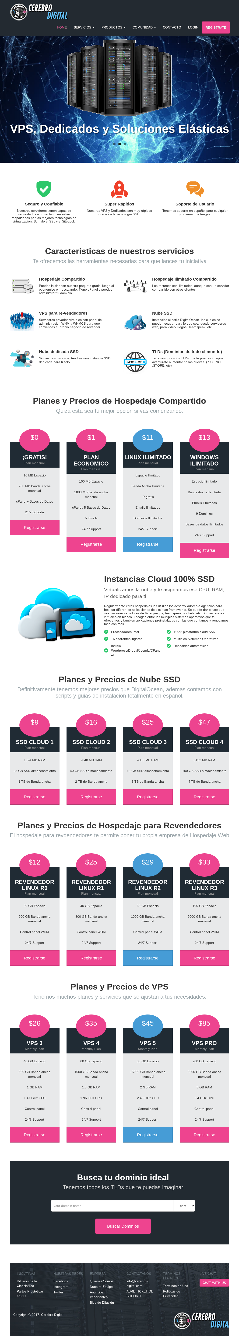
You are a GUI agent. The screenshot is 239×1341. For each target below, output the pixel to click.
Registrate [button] (216, 27)
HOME (62, 27)
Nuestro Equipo (101, 1287)
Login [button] (193, 27)
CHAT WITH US (214, 1283)
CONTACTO (172, 27)
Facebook (60, 1281)
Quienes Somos (101, 1281)
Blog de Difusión (102, 1302)
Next (228, 81)
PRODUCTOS (112, 27)
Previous (10, 81)
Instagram (60, 1287)
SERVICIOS (83, 27)
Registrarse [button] (34, 527)
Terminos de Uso (175, 1286)
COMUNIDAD (143, 27)
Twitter (58, 1292)
